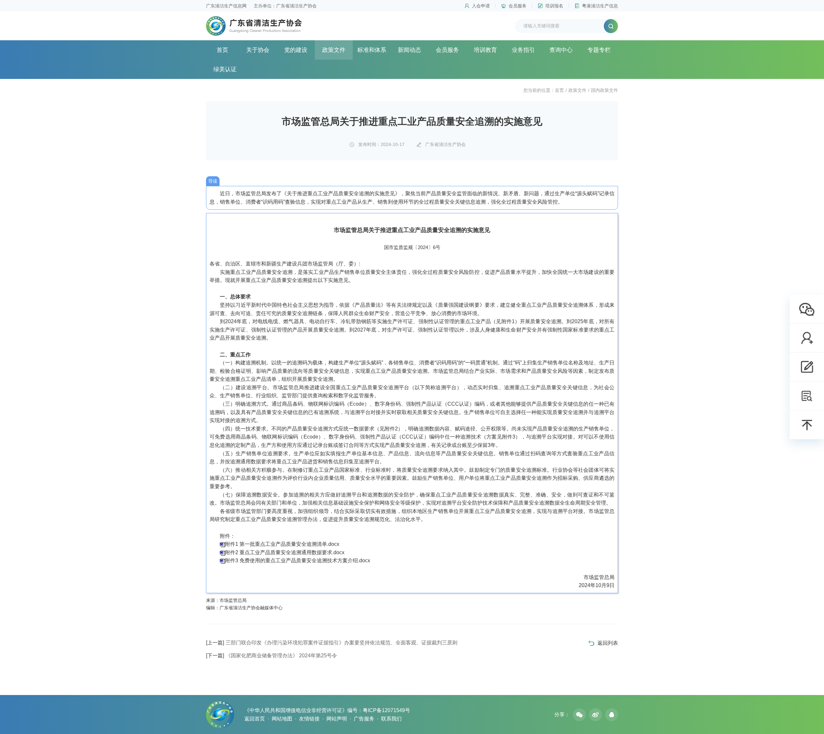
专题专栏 (599, 50)
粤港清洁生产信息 (600, 5)
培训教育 (485, 50)
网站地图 (282, 718)
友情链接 (309, 718)
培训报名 (554, 5)
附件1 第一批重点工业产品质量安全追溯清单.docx (282, 544)
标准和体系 (371, 50)
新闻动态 (409, 50)
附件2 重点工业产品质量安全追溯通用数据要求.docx (284, 552)
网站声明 (336, 718)
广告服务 (364, 718)
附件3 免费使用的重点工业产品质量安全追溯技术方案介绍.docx (297, 560)
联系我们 (391, 718)
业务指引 (523, 50)
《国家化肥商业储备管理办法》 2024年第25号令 (271, 655)
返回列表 (607, 643)
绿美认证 (225, 69)
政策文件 (333, 50)
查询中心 (561, 50)
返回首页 (254, 718)
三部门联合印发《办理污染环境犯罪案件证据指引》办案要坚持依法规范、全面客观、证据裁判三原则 (331, 642)
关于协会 (257, 50)
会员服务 (518, 5)
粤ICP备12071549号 (386, 710)
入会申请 (481, 5)
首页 (222, 50)
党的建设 (295, 50)
